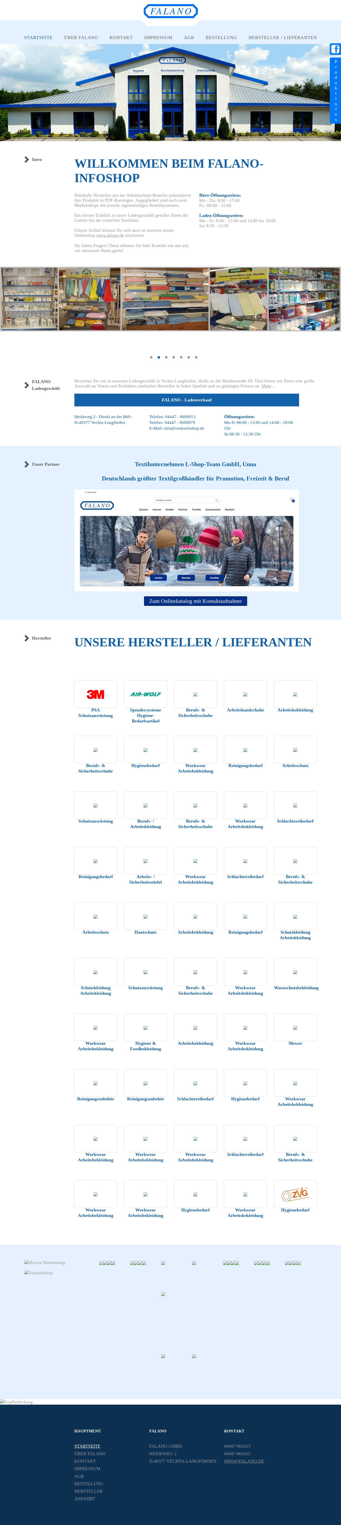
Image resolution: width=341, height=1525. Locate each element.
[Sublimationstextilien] (256, 1262)
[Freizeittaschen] (176, 1368)
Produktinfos (336, 90)
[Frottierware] (207, 1368)
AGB (189, 37)
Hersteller (88, 1491)
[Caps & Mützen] (287, 1262)
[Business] (136, 1262)
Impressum (158, 37)
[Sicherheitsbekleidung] (109, 1262)
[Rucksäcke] (144, 1262)
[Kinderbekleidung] (268, 1262)
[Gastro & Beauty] (105, 1262)
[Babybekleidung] (299, 1262)
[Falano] (170, 17)
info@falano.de (244, 1461)
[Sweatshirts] (207, 1275)
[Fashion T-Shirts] (132, 1262)
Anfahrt (84, 1498)
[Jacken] (229, 1262)
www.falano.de (110, 235)
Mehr (266, 385)
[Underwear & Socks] (295, 1262)
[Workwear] (140, 1262)
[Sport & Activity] (264, 1262)
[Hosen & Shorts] (260, 1262)
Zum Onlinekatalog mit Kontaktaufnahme (195, 601)
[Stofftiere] (237, 1262)
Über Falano (81, 37)
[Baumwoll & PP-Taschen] (113, 1262)
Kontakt (121, 37)
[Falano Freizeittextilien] (192, 1322)
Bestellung (221, 37)
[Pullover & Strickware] (233, 1262)
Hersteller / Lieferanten (283, 37)
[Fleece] (291, 1262)
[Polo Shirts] (176, 1275)
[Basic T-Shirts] (101, 1262)
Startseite (38, 37)
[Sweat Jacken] (225, 1262)
